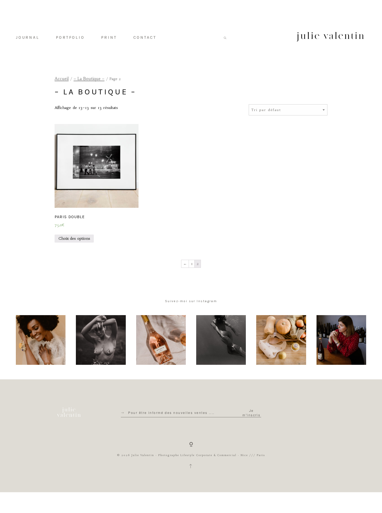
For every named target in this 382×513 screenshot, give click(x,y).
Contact (144, 37)
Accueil (62, 78)
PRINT (109, 37)
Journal (27, 37)
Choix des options (74, 238)
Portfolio (70, 37)
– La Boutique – (89, 78)
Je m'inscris (251, 412)
